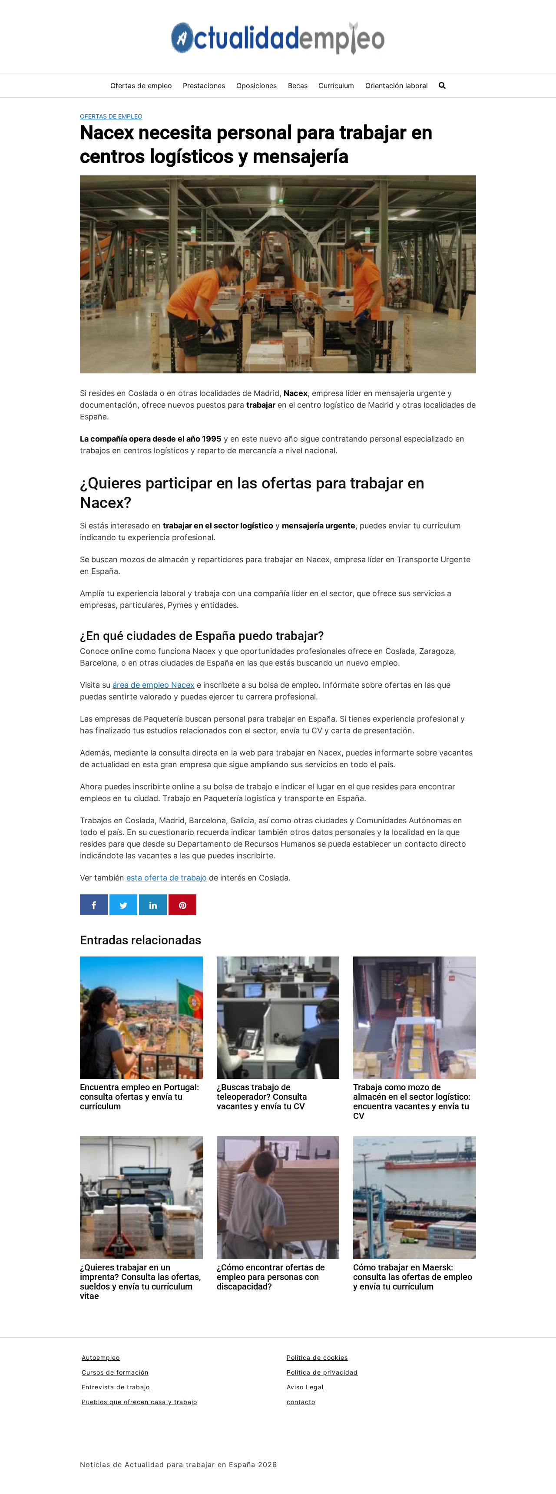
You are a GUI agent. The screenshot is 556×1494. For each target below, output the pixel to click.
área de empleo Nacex (154, 684)
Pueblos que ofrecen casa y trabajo (139, 1401)
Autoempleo (101, 1357)
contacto (301, 1401)
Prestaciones (204, 85)
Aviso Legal (305, 1387)
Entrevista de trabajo (116, 1387)
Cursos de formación (115, 1372)
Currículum (336, 85)
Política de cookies (317, 1357)
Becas (298, 85)
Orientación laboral (396, 85)
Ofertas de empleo (141, 85)
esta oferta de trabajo (166, 877)
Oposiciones (256, 85)
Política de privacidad (322, 1372)
